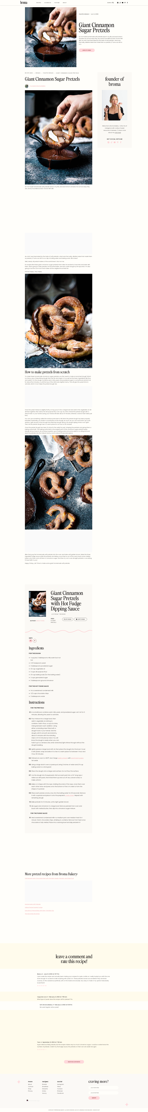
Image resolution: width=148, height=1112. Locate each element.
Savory (44, 1093)
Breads (38, 73)
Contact (30, 1086)
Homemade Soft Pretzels (33, 904)
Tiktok (59, 1086)
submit (94, 1098)
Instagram (60, 1084)
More (30, 1082)
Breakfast (45, 1086)
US (30, 640)
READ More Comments (74, 1061)
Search (113, 2)
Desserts (45, 1089)
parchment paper (77, 758)
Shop (29, 1089)
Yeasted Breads (84, 14)
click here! (118, 132)
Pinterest (60, 1091)
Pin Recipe (68, 619)
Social (59, 1082)
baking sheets (62, 758)
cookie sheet (69, 795)
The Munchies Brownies (32, 914)
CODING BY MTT (96, 1110)
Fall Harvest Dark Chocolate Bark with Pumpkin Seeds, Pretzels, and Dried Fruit (49, 878)
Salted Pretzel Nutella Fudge (33, 907)
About (30, 1084)
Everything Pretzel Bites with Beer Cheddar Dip (39, 910)
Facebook (60, 1093)
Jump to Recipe (87, 50)
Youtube (59, 1089)
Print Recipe (81, 619)
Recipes (45, 1082)
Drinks (44, 1091)
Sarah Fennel (40, 621)
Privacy (30, 1091)
